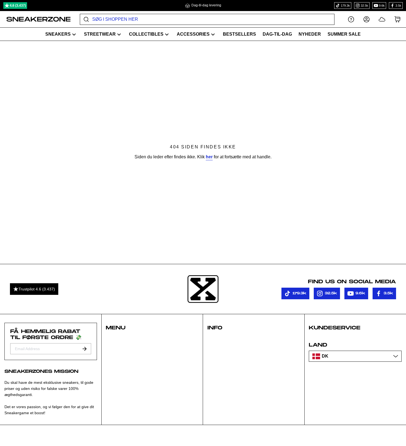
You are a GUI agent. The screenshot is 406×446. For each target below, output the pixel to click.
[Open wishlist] (382, 19)
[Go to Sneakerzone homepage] (35, 19)
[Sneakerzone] (203, 289)
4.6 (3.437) (18, 5)
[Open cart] (397, 19)
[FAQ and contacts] (351, 19)
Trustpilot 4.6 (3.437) (37, 289)
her (209, 156)
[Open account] (366, 19)
